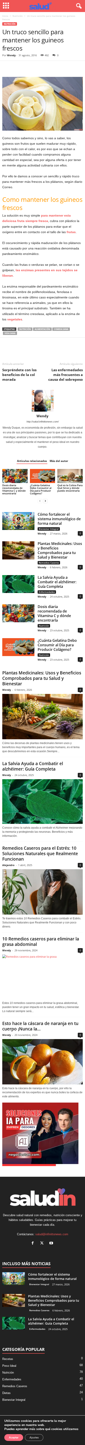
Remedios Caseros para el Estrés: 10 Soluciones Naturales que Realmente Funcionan (40, 853)
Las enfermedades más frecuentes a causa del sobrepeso (65, 375)
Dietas (6, 1393)
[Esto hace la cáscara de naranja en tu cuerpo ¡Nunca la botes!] (42, 1061)
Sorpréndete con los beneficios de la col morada (19, 375)
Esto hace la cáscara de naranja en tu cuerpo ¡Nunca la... (40, 1026)
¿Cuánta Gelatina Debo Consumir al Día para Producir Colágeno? (40, 489)
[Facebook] (6, 67)
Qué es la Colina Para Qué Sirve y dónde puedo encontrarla (70, 487)
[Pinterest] (27, 67)
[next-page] (45, 501)
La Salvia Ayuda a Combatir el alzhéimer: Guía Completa (57, 582)
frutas (71, 232)
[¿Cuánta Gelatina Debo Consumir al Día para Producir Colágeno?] (42, 476)
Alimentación (42, 329)
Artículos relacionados (32, 461)
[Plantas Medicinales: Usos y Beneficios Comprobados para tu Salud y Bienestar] (18, 550)
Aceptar (14, 1437)
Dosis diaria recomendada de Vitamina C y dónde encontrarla (14, 489)
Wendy (11, 55)
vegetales (14, 319)
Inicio (5, 15)
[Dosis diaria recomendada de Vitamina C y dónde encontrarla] (15, 476)
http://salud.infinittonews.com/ (43, 421)
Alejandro (8, 865)
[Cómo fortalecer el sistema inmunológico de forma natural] (18, 521)
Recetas (7, 1359)
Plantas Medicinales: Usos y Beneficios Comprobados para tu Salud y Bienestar (60, 550)
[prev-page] (40, 501)
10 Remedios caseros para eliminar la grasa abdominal (40, 941)
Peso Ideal (9, 1365)
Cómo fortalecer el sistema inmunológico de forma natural (59, 519)
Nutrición (17, 15)
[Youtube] (52, 1243)
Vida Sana (10, 333)
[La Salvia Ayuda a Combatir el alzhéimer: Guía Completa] (18, 584)
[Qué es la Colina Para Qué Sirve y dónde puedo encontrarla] (70, 476)
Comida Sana (61, 329)
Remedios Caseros (49, 562)
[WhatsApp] (38, 67)
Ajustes (34, 1437)
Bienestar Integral (49, 528)
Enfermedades (47, 591)
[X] (17, 67)
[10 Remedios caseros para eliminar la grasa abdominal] (42, 976)
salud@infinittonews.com (51, 1234)
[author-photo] (42, 401)
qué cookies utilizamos (61, 1429)
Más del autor (59, 461)
